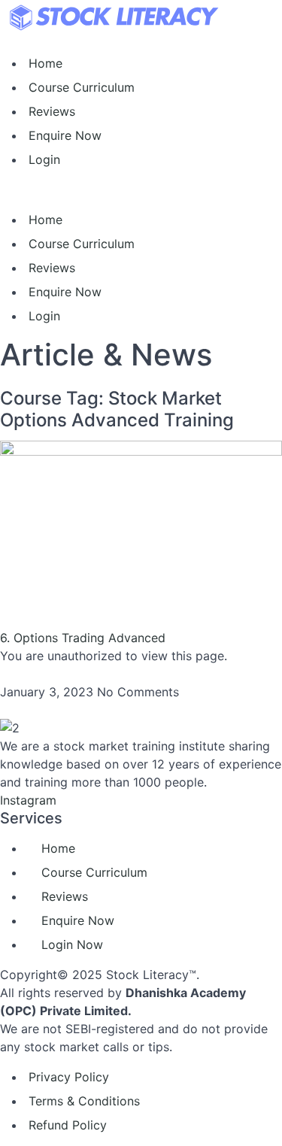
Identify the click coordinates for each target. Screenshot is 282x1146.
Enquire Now (65, 135)
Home (45, 63)
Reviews (52, 111)
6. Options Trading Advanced (82, 637)
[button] (141, 189)
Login (44, 159)
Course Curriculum (82, 87)
